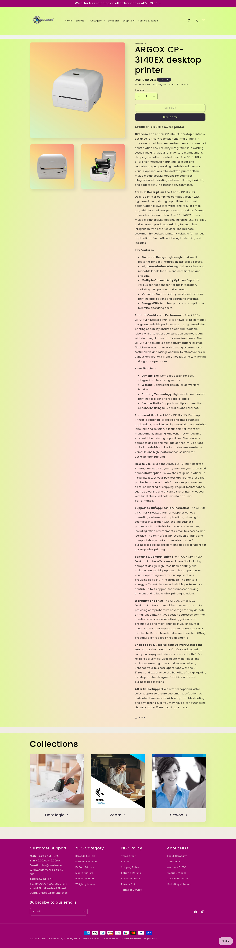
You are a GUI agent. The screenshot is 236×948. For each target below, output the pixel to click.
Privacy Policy (129, 884)
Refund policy (56, 938)
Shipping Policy (130, 867)
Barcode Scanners (86, 861)
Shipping (157, 84)
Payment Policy (130, 878)
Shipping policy (110, 938)
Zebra (116, 815)
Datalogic (55, 815)
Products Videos (176, 873)
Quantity (139, 90)
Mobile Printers (84, 873)
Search (125, 861)
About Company (177, 856)
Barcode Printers (85, 856)
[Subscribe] (83, 911)
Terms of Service (131, 889)
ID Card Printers (84, 867)
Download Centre (177, 878)
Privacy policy (73, 938)
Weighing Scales (85, 884)
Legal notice (150, 938)
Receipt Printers (85, 878)
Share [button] (142, 717)
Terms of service (91, 938)
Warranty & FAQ (176, 867)
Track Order (128, 856)
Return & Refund (131, 873)
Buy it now (170, 117)
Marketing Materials (179, 884)
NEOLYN (42, 938)
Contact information (131, 938)
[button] (81, 20)
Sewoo (176, 815)
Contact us (174, 861)
